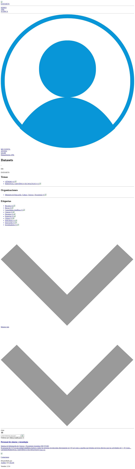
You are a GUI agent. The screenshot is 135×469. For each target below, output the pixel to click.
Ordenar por (5, 438)
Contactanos (5, 457)
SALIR (3, 153)
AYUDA (4, 151)
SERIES (4, 8)
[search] (22, 435)
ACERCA (4, 11)
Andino (3, 463)
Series (8, 155)
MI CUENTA (5, 149)
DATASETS (5, 4)
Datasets (3, 155)
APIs (2, 9)
